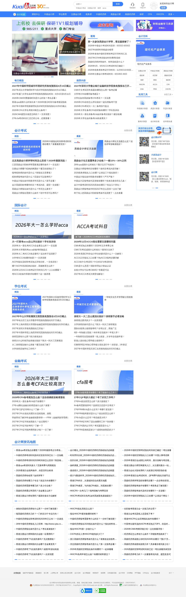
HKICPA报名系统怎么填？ (82, 509)
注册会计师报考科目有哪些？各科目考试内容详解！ (97, 169)
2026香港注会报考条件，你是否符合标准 (34, 470)
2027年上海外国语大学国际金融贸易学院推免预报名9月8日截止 (40, 324)
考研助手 (95, 573)
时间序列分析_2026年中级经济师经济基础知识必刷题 (94, 455)
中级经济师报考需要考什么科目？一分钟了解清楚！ (93, 519)
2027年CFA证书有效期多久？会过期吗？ (30, 422)
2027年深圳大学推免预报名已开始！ (28, 328)
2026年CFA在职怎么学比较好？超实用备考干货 (95, 102)
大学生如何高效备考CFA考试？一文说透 (92, 98)
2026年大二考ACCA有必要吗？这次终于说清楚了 (34, 254)
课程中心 (36, 14)
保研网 (103, 573)
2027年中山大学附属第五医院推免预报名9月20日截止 (39, 316)
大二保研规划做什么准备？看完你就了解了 (31, 345)
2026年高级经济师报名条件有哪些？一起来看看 (91, 549)
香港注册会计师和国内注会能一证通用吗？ (35, 534)
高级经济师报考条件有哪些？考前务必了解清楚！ (146, 486)
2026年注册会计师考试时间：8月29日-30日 (107, 74)
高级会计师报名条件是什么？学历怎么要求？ (32, 189)
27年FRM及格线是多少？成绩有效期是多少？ (94, 430)
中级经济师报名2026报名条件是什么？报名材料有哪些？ (94, 524)
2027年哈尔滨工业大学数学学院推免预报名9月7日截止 (36, 320)
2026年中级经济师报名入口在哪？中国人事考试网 (146, 455)
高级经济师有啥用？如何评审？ (30, 475)
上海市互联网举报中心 (130, 585)
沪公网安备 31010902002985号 (43, 585)
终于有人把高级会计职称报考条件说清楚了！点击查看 (98, 193)
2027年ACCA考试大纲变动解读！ (89, 274)
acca (104, 8)
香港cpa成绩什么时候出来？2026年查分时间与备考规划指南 (39, 102)
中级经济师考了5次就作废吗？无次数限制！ (36, 539)
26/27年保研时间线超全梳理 (100, 50)
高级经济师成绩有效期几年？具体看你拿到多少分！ (147, 544)
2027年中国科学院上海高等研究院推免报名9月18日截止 (37, 332)
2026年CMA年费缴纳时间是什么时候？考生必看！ (35, 98)
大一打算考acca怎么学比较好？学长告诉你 (34, 241)
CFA (150, 14)
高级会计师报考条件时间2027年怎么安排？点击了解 (97, 189)
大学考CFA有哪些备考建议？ (87, 94)
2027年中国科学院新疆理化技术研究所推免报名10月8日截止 (39, 106)
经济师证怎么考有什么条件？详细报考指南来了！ (146, 534)
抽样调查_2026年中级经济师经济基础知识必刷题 (92, 465)
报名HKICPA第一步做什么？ (83, 529)
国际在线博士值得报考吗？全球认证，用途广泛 (95, 328)
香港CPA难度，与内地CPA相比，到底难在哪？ (91, 486)
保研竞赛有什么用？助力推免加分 (27, 336)
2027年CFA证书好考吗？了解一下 (27, 426)
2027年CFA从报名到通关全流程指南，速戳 (31, 413)
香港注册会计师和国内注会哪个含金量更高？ (36, 544)
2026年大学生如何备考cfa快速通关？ (91, 118)
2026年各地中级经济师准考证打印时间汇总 (107, 54)
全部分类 (128, 130)
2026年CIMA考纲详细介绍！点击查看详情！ (144, 529)
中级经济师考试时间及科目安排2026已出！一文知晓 (39, 455)
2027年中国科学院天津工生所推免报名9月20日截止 (97, 349)
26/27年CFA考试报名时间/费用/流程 (104, 58)
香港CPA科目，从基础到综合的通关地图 (88, 481)
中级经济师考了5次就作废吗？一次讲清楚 (35, 554)
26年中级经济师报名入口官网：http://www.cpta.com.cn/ (40, 524)
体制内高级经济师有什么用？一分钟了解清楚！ (37, 509)
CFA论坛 (146, 573)
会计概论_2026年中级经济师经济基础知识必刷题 (92, 450)
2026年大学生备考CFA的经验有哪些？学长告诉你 (96, 110)
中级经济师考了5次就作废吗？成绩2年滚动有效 (37, 549)
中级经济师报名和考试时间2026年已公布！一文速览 (39, 519)
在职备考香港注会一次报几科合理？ (140, 509)
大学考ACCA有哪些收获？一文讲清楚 (29, 258)
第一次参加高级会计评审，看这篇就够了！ (109, 41)
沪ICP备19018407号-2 (63, 585)
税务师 (89, 14)
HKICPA (160, 14)
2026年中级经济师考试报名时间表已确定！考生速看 (147, 450)
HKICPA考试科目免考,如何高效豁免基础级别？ (91, 496)
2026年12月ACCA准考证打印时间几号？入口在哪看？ (36, 270)
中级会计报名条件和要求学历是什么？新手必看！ (34, 181)
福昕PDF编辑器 (28, 573)
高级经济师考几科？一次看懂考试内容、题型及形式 (147, 554)
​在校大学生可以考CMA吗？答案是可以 (91, 270)
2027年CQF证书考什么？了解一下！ (28, 409)
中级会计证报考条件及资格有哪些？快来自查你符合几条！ (100, 181)
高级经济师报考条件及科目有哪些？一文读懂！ (145, 491)
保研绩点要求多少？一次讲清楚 (88, 320)
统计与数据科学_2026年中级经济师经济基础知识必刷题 (94, 475)
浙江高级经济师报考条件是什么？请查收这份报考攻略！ (94, 539)
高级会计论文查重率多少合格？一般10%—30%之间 (100, 160)
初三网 (46, 573)
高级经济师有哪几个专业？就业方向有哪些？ (36, 481)
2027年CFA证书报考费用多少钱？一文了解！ (32, 430)
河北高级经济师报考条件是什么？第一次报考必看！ (93, 544)
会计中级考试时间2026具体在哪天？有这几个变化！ (97, 185)
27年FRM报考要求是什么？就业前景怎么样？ (94, 413)
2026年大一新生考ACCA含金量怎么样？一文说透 (34, 246)
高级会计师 (116, 14)
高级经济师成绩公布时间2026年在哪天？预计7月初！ (148, 539)
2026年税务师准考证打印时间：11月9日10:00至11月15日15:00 (110, 70)
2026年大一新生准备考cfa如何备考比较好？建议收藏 (98, 114)
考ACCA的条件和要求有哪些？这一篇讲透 (31, 274)
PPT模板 (138, 573)
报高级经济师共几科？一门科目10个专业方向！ (37, 514)
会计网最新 (86, 573)
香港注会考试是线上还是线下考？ (139, 514)
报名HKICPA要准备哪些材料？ (84, 514)
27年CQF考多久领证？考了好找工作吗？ (95, 397)
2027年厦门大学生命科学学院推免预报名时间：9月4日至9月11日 (41, 94)
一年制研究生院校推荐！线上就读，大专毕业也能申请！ (99, 336)
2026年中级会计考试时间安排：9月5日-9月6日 (109, 46)
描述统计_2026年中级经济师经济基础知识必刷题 (92, 470)
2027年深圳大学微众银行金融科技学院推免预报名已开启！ (103, 86)
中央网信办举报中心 (149, 585)
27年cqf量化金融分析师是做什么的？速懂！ (31, 405)
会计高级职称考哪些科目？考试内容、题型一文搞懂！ (36, 185)
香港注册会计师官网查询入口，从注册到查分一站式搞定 (148, 465)
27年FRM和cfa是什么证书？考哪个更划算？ (94, 409)
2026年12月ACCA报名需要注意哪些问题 (95, 241)
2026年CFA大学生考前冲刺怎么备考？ (29, 110)
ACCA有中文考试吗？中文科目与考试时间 (93, 262)
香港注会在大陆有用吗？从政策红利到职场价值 (145, 470)
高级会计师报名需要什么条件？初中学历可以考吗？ (35, 193)
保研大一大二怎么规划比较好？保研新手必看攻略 (99, 316)
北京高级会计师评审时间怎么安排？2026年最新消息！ (39, 160)
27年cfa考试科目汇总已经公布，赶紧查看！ (31, 118)
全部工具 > (168, 94)
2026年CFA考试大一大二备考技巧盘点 (91, 106)
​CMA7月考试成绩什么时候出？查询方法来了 (94, 250)
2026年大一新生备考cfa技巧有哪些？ (29, 401)
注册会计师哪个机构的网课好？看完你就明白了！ (34, 169)
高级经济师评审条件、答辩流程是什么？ (106, 62)
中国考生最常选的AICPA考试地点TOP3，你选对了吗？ (148, 524)
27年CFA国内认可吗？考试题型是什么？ (92, 426)
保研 (99, 8)
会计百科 (78, 573)
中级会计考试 (81, 8)
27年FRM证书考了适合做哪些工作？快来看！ (94, 422)
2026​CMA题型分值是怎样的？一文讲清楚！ (31, 114)
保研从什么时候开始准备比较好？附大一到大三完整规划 (37, 341)
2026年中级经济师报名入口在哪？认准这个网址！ (146, 496)
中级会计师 (49, 14)
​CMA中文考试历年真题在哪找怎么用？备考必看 (95, 90)
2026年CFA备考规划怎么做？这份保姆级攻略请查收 (38, 397)
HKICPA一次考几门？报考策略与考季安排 (89, 491)
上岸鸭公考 (54, 573)
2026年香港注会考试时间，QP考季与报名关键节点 (147, 475)
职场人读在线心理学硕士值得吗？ (89, 341)
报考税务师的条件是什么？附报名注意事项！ (32, 173)
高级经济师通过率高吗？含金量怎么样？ (34, 491)
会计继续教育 (155, 573)
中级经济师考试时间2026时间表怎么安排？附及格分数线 (40, 460)
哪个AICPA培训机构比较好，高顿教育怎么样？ (33, 266)
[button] (34, 123)
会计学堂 (122, 573)
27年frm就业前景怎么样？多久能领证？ (91, 401)
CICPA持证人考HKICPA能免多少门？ (87, 534)
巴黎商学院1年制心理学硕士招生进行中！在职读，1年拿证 (100, 345)
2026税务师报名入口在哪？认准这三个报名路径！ (96, 173)
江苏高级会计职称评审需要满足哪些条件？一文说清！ (36, 165)
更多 (170, 14)
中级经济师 (101, 14)
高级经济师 (130, 14)
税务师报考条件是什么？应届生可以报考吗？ (32, 177)
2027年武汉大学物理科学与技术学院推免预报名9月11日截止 (39, 90)
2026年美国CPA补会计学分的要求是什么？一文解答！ (98, 254)
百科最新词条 (112, 573)
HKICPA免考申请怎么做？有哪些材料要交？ (90, 554)
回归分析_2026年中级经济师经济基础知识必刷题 (92, 460)
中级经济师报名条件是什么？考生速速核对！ (36, 529)
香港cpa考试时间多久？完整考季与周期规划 (36, 465)
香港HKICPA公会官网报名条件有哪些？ (142, 519)
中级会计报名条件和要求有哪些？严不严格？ (94, 177)
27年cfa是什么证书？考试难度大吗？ (90, 417)
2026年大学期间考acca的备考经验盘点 (29, 250)
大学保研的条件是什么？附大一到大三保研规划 (95, 324)
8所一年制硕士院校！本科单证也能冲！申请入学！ (97, 332)
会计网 (100, 585)
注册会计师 (92, 8)
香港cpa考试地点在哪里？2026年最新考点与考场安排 (40, 450)
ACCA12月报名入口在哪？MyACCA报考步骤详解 (96, 258)
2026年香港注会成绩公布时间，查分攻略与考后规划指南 (148, 460)
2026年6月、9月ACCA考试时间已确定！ (106, 66)
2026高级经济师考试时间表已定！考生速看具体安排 (147, 549)
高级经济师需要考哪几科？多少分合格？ (34, 486)
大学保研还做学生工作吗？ (24, 349)
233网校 (130, 573)
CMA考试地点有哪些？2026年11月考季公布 (93, 246)
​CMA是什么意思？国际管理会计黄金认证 (92, 266)
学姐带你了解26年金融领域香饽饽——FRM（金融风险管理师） (40, 417)
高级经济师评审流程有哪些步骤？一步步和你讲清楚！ (148, 481)
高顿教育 (39, 573)
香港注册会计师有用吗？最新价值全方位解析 (36, 496)
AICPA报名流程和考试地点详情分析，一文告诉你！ (35, 262)
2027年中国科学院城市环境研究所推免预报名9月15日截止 (41, 86)
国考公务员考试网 (66, 573)
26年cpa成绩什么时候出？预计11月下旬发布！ (95, 165)
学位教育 (63, 14)
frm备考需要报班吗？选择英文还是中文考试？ (94, 405)
